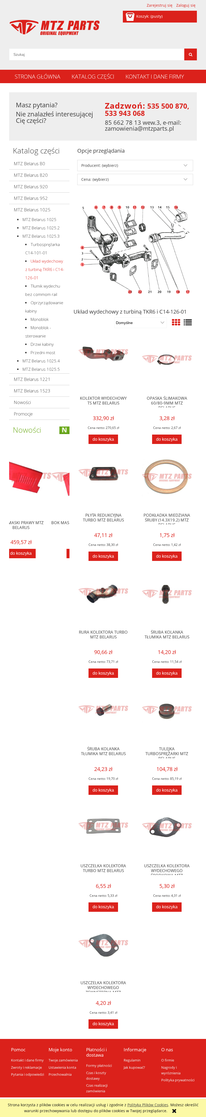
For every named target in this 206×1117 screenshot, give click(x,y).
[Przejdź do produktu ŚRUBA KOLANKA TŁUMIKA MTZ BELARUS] (167, 600)
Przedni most (43, 352)
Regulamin (132, 1060)
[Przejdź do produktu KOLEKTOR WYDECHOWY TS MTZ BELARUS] (103, 366)
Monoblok (40, 319)
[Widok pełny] (188, 322)
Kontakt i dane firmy (27, 1060)
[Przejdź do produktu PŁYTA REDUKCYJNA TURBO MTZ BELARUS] (103, 483)
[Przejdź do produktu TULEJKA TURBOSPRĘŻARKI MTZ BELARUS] (167, 717)
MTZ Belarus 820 (31, 175)
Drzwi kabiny (42, 344)
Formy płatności (99, 1065)
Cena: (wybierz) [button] (95, 179)
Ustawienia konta (62, 1067)
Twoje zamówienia (63, 1060)
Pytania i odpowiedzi (27, 1074)
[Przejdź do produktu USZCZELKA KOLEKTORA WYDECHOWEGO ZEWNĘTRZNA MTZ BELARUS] (103, 950)
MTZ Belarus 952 (31, 198)
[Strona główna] (54, 28)
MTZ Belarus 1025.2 (41, 228)
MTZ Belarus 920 (31, 186)
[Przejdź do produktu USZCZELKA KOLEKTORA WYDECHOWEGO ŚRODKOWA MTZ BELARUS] (167, 834)
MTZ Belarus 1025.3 (41, 236)
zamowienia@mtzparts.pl (139, 128)
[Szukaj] (190, 54)
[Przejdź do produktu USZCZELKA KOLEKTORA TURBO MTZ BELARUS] (103, 834)
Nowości (22, 402)
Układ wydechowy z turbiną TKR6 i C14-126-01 (44, 269)
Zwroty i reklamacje (26, 1067)
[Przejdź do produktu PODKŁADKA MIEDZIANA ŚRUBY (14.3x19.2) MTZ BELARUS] (167, 483)
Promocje (23, 414)
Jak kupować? (134, 1067)
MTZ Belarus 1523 (32, 391)
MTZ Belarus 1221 (32, 379)
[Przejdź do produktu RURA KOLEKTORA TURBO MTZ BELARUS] (103, 600)
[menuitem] (37, 76)
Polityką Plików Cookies (147, 1104)
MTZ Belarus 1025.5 (41, 369)
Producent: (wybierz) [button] (99, 165)
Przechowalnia (60, 1074)
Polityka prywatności (177, 1080)
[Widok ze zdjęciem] (176, 322)
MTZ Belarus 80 (29, 163)
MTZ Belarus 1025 (32, 210)
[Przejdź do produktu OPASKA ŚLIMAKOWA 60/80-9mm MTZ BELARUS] (167, 366)
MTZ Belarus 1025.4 (41, 361)
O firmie (167, 1060)
